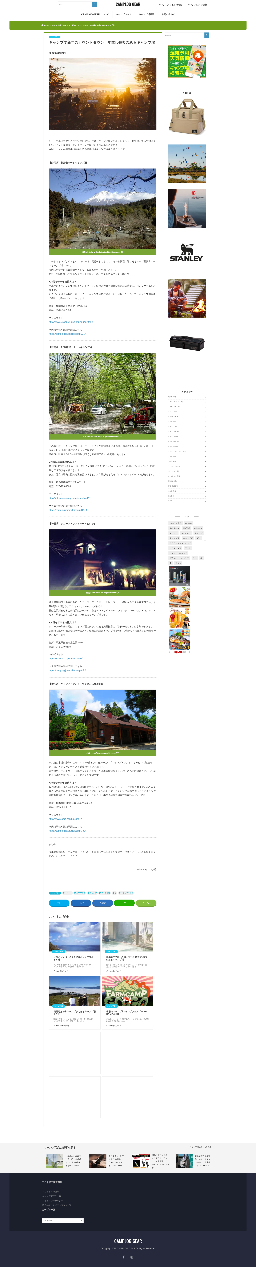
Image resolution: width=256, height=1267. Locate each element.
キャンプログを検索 (197, 4)
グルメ (172, 456)
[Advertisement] (74, 1053)
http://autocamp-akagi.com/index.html (104, 437)
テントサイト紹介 (174, 466)
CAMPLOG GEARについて (95, 14)
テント (188, 548)
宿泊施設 (172, 481)
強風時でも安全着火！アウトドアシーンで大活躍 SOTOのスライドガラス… (160, 1161)
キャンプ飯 (188, 538)
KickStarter (174, 528)
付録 (195, 558)
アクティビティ (174, 406)
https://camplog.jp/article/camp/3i (66, 831)
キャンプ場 (55, 893)
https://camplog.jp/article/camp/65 (66, 670)
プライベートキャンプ (179, 558)
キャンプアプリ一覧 (51, 1196)
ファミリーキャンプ (178, 553)
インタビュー (173, 416)
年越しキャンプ (127, 893)
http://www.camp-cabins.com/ (104, 753)
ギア (172, 421)
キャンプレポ (173, 431)
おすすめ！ (80, 893)
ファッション (174, 476)
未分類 (172, 491)
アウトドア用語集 (50, 1191)
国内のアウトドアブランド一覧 (56, 1205)
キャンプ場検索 (146, 14)
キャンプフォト (124, 14)
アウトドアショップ (175, 401)
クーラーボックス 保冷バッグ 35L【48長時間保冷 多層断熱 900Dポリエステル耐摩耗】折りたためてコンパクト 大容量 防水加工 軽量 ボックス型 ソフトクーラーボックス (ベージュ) (187, 140)
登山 (171, 496)
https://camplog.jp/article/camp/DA (67, 510)
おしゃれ (173, 533)
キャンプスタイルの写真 (170, 4)
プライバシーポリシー (52, 1201)
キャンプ (93, 893)
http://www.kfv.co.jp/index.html (104, 593)
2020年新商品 (175, 523)
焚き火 (178, 563)
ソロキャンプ (175, 548)
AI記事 (172, 397)
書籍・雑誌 (173, 486)
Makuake (198, 528)
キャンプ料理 (173, 441)
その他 (172, 461)
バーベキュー (173, 471)
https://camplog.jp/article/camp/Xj (66, 334)
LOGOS (186, 528)
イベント (68, 893)
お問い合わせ (168, 14)
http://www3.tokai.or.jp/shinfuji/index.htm (104, 252)
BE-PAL (188, 523)
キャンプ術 (173, 446)
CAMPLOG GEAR (126, 1248)
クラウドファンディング (177, 451)
